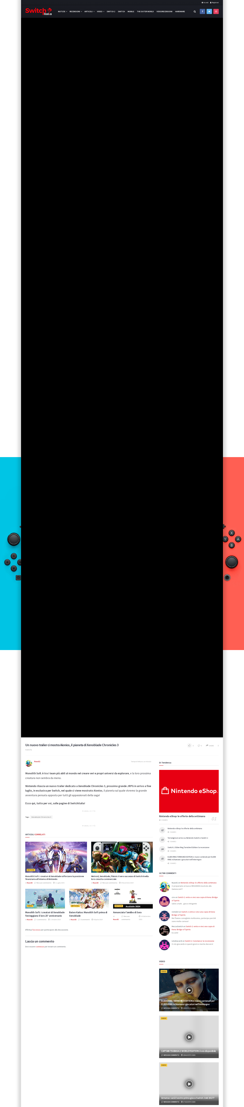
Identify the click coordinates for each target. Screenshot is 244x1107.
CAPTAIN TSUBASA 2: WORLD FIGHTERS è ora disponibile (188, 1051)
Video (99, 11)
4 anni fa (28, 750)
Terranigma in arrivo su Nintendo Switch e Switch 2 (188, 838)
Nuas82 (37, 761)
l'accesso (36, 929)
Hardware (180, 11)
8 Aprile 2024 (98, 919)
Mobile (131, 11)
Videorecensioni (164, 11)
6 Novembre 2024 (127, 883)
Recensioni (75, 11)
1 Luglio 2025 (59, 883)
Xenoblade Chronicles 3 (41, 817)
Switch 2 (111, 11)
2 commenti (85, 919)
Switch (121, 11)
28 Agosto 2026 (189, 1008)
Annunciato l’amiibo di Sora (127, 912)
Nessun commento (43, 883)
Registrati (215, 2)
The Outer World (145, 11)
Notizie (61, 11)
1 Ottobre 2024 (55, 919)
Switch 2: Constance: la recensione (199, 941)
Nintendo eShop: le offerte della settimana (182, 816)
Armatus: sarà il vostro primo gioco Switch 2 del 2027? (187, 1098)
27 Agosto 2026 (189, 1102)
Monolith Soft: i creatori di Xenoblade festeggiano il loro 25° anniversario (45, 914)
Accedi (205, 2)
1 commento (41, 919)
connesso (40, 946)
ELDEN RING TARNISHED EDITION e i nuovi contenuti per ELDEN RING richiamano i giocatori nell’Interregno (192, 858)
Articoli (88, 11)
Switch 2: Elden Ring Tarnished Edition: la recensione (188, 847)
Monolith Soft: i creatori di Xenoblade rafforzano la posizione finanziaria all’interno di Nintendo (54, 878)
